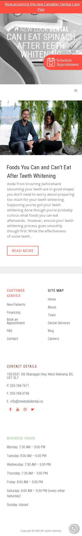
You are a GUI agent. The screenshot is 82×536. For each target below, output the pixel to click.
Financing (13, 312)
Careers (53, 339)
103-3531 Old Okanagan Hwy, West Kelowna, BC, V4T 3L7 (40, 376)
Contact (12, 339)
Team (52, 315)
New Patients (16, 304)
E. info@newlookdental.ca (25, 401)
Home (52, 299)
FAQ (9, 331)
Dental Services (59, 323)
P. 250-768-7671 (18, 385)
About (52, 307)
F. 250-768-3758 (18, 393)
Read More (23, 250)
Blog (51, 331)
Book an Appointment (16, 321)
